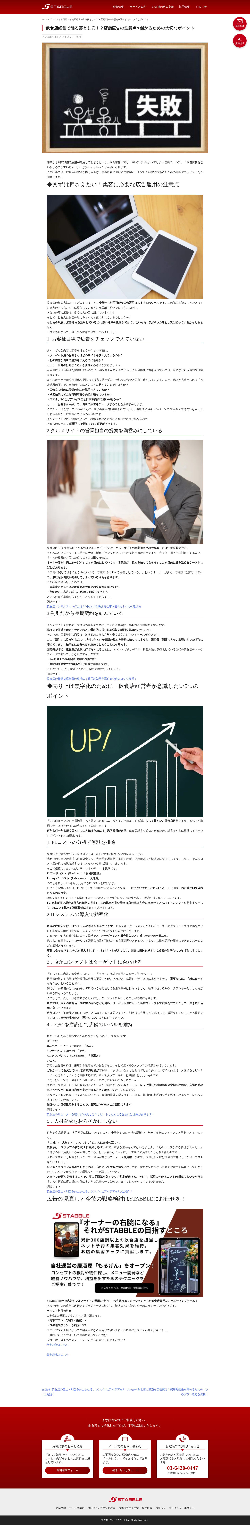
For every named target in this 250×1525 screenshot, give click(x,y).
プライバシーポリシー (181, 1508)
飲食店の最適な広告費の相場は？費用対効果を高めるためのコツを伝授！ (92, 678)
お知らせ (201, 6)
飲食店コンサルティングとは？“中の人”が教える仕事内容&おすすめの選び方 (94, 606)
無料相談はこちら (58, 1344)
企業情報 (118, 6)
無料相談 (239, 26)
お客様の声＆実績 (163, 6)
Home (44, 19)
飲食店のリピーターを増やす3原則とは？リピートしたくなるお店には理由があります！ (100, 1114)
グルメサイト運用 (58, 19)
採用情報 (184, 6)
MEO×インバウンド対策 (101, 1508)
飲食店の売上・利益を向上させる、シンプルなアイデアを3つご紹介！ (90, 1191)
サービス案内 (138, 6)
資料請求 (239, 43)
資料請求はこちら (58, 1354)
